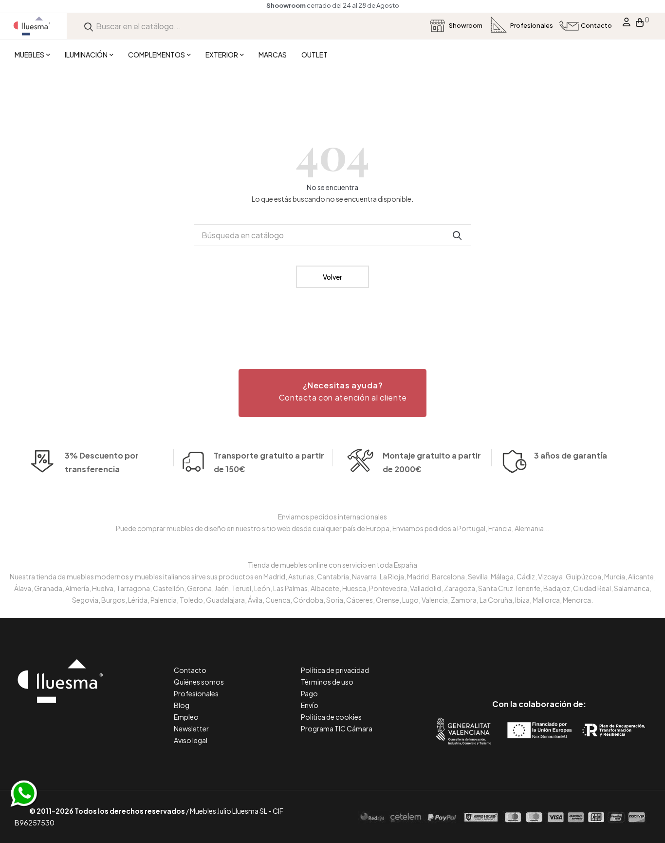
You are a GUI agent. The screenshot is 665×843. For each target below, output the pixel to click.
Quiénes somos (199, 681)
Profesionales (196, 693)
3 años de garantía (570, 455)
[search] (88, 26)
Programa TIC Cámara (336, 728)
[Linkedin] (539, 663)
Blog (181, 705)
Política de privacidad (335, 670)
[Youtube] (583, 663)
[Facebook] (495, 663)
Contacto (190, 670)
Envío (309, 705)
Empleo (186, 716)
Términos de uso (327, 681)
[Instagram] (561, 663)
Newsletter (191, 728)
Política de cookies (331, 716)
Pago (309, 693)
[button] (332, 393)
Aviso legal (190, 740)
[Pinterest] (517, 663)
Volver (332, 276)
